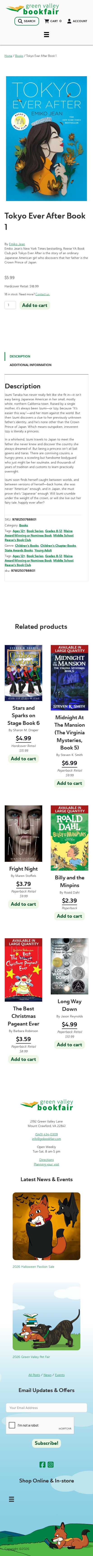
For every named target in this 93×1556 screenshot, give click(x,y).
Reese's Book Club (18, 540)
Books (19, 56)
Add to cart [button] (23, 758)
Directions (46, 1160)
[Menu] (46, 34)
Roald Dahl (71, 892)
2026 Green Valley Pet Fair (31, 1357)
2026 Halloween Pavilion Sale (33, 1267)
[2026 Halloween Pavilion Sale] (46, 1226)
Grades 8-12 (53, 531)
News (47, 1375)
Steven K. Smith (72, 755)
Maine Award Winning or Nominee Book (39, 533)
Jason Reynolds (72, 1016)
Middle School (63, 535)
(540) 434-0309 (46, 1134)
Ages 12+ (19, 531)
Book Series (35, 531)
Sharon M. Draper (25, 730)
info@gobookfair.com (46, 1139)
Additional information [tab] (30, 365)
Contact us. (42, 294)
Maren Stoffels (25, 876)
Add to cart (34, 305)
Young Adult (43, 550)
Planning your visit (46, 1164)
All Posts (34, 1375)
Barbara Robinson (25, 1031)
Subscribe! (46, 1443)
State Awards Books (19, 550)
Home (8, 56)
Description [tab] (20, 356)
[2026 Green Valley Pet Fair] (46, 1316)
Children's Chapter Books (58, 546)
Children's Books (27, 546)
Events (60, 1375)
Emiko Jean (17, 244)
